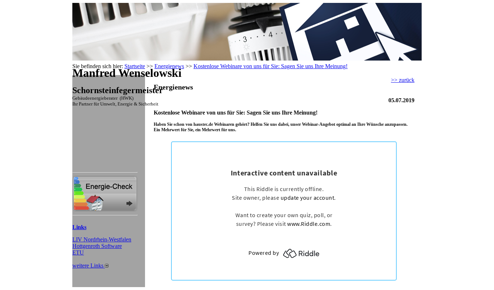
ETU (78, 252)
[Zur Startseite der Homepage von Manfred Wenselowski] (104, 58)
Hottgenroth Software (97, 246)
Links (79, 227)
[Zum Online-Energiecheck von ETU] (104, 210)
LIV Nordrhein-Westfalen (101, 239)
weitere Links (88, 265)
